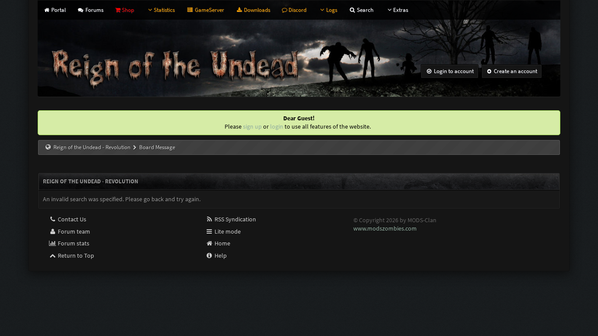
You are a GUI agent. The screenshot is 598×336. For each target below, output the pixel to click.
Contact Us (71, 219)
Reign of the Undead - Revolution (91, 147)
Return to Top (75, 255)
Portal (57, 10)
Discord (296, 10)
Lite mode (227, 231)
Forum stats (72, 243)
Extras (400, 10)
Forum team (73, 231)
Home (221, 243)
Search (364, 10)
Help (220, 255)
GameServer (208, 10)
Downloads (256, 10)
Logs (331, 10)
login (276, 126)
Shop (127, 10)
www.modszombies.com (385, 228)
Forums (93, 10)
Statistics (164, 10)
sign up (252, 126)
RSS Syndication (234, 219)
